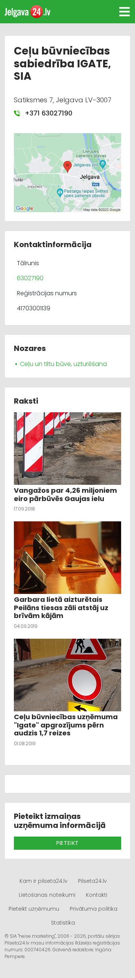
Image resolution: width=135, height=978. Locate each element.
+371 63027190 (47, 113)
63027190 (30, 278)
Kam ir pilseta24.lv (44, 881)
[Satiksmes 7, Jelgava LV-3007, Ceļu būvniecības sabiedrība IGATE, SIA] (67, 172)
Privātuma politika (93, 909)
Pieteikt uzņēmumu (34, 909)
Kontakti (96, 895)
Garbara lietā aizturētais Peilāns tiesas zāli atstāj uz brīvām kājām (61, 607)
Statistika (63, 922)
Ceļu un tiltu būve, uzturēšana (63, 364)
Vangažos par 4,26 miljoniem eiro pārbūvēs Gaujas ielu (65, 494)
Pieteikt (67, 843)
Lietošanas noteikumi (47, 895)
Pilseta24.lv (92, 881)
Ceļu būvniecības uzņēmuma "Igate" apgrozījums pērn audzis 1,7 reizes (66, 725)
